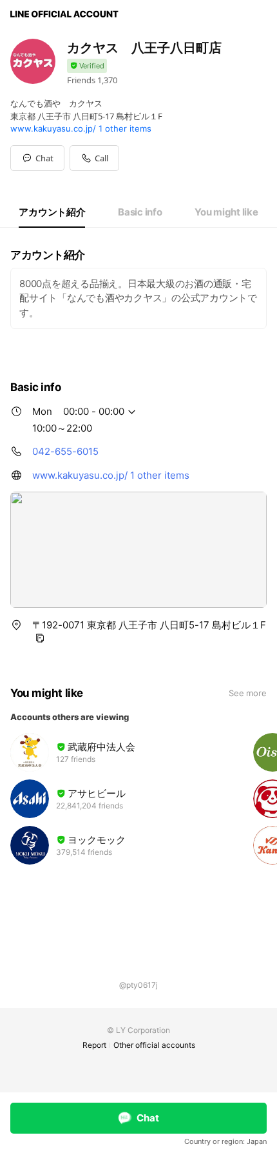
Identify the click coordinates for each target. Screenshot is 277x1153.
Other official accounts (154, 1045)
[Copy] (40, 638)
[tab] (52, 212)
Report (94, 1045)
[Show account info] (87, 66)
